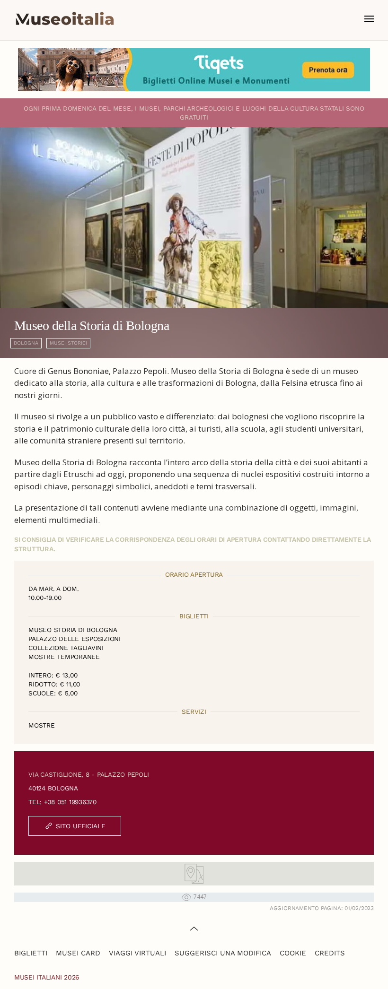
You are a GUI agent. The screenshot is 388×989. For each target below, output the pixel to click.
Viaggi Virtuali (137, 953)
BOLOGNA (26, 343)
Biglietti (30, 953)
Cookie (293, 953)
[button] (369, 19)
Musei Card (78, 953)
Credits (330, 953)
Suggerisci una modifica (223, 953)
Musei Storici (68, 343)
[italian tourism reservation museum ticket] (194, 69)
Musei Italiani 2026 (46, 977)
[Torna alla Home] (64, 19)
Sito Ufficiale (81, 826)
